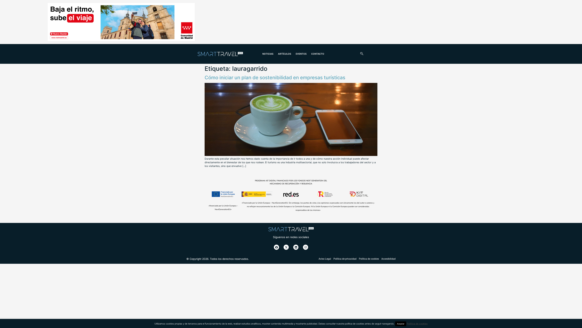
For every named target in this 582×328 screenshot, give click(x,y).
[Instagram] (305, 247)
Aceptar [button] (400, 324)
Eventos (301, 53)
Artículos (284, 53)
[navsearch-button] (362, 54)
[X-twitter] (286, 247)
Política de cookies (417, 323)
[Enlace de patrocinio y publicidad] (121, 22)
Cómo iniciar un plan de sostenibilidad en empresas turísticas (275, 77)
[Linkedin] (295, 247)
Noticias (267, 53)
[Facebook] (276, 247)
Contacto (317, 53)
